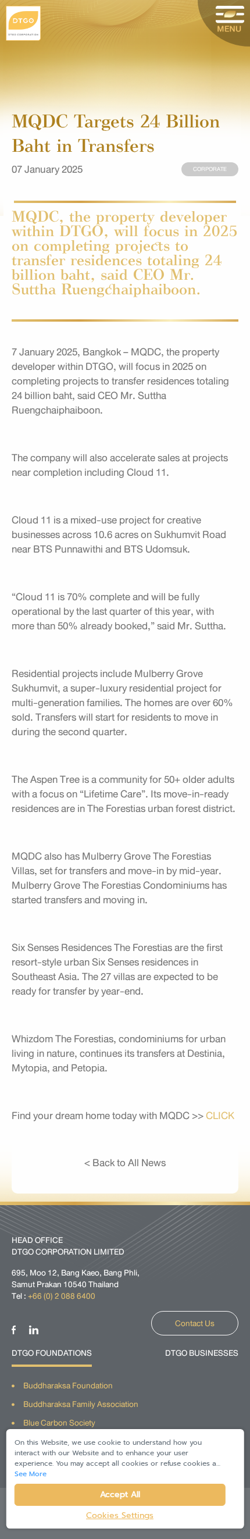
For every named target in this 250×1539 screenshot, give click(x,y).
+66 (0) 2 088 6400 (61, 1296)
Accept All (120, 1494)
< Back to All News (125, 1162)
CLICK (220, 1115)
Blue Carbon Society (59, 1423)
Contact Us (195, 1323)
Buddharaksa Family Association (80, 1404)
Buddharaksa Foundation (68, 1385)
